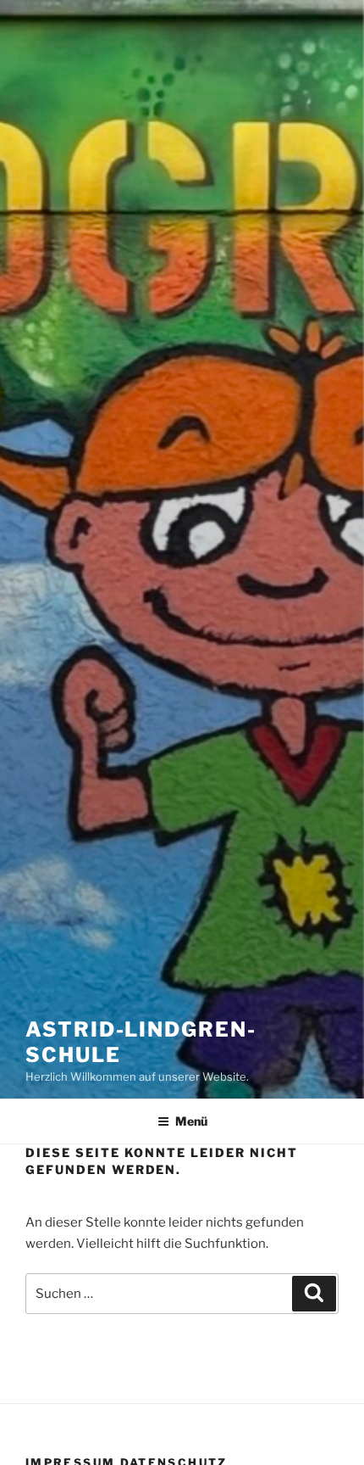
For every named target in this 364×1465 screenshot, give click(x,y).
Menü (191, 1121)
